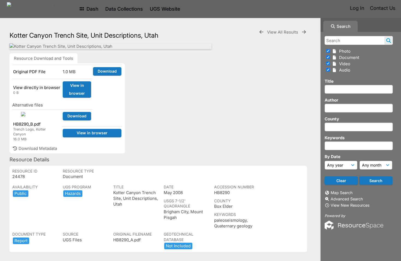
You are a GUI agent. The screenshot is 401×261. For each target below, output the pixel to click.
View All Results (283, 32)
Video (343, 63)
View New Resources (350, 205)
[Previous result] (261, 32)
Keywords (335, 137)
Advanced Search (347, 199)
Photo (344, 51)
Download (107, 71)
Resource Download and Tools (43, 58)
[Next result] (304, 32)
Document (348, 57)
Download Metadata (37, 148)
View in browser (77, 89)
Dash (91, 9)
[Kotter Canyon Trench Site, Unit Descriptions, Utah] (110, 46)
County (332, 118)
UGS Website (165, 9)
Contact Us (382, 8)
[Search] (388, 40)
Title (329, 81)
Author (331, 100)
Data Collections (124, 9)
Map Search (341, 192)
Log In (357, 8)
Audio (343, 70)
